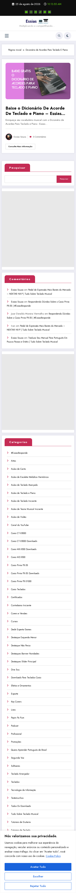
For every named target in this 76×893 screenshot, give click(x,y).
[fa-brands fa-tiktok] (40, 12)
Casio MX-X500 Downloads (23, 549)
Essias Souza (20, 137)
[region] (38, 862)
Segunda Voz (17, 758)
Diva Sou (15, 669)
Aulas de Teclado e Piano (23, 493)
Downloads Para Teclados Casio (26, 677)
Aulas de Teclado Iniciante (24, 501)
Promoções (16, 741)
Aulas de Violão (18, 517)
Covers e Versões (19, 613)
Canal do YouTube (20, 525)
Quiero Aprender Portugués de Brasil (29, 750)
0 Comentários (39, 137)
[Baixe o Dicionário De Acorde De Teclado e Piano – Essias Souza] (38, 80)
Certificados (16, 597)
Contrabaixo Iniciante (21, 605)
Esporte (14, 693)
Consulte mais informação (20, 146)
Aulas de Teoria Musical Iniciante (27, 509)
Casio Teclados (18, 589)
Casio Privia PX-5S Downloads (25, 573)
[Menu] (7, 36)
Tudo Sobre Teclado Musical (24, 814)
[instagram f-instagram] (31, 12)
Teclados (15, 782)
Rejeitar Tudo (38, 886)
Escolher (38, 876)
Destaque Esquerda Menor (24, 637)
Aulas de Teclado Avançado (24, 485)
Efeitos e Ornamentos (21, 685)
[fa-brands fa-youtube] (26, 12)
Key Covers (16, 701)
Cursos (14, 621)
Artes (13, 461)
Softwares (15, 766)
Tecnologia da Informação (23, 790)
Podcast (14, 725)
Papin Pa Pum (17, 717)
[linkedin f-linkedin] (35, 12)
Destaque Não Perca (20, 645)
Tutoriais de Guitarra (21, 822)
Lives (13, 709)
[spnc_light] (67, 35)
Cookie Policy (53, 856)
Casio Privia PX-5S (19, 565)
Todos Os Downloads (21, 806)
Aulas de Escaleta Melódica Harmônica (30, 477)
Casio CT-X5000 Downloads (24, 541)
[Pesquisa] (59, 35)
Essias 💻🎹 (37, 21)
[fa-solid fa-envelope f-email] (49, 12)
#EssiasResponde (19, 453)
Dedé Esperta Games (21, 629)
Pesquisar (17, 168)
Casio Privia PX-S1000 (21, 581)
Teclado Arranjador (20, 774)
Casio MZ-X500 (18, 557)
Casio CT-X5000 (18, 533)
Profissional (16, 734)
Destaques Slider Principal (23, 661)
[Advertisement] (38, 229)
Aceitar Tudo (38, 867)
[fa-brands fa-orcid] (44, 12)
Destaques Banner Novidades (25, 653)
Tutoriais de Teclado (20, 830)
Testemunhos (17, 798)
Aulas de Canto (18, 469)
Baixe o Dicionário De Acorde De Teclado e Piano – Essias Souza (35, 111)
